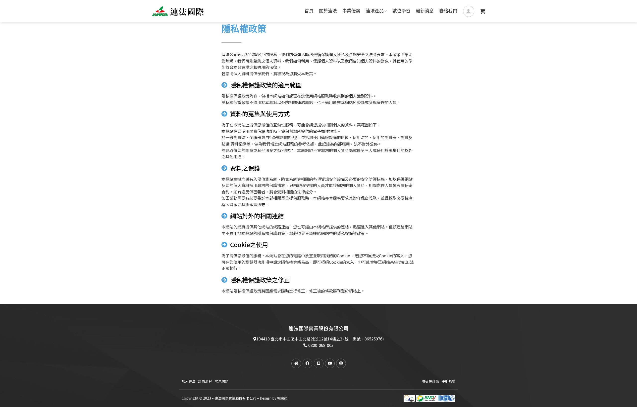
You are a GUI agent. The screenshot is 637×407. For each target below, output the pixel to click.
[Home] (296, 363)
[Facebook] (307, 363)
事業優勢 (351, 11)
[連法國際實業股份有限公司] (178, 11)
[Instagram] (341, 363)
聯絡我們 (448, 11)
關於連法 (328, 11)
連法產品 (375, 11)
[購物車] (482, 11)
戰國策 (282, 398)
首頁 (309, 11)
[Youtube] (330, 363)
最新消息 (425, 11)
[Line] (318, 363)
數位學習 (401, 11)
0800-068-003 (321, 345)
